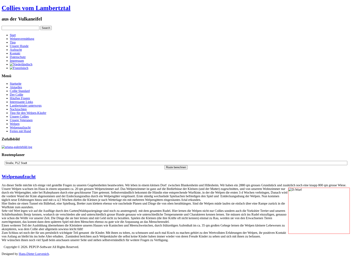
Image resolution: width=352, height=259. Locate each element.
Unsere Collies (19, 116)
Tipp (13, 42)
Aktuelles (16, 87)
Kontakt (15, 53)
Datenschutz (18, 57)
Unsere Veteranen (21, 120)
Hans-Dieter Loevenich (34, 254)
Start (13, 35)
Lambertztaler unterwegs (26, 105)
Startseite (15, 83)
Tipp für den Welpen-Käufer (28, 113)
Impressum (17, 60)
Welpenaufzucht (20, 127)
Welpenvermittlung (22, 38)
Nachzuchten (18, 109)
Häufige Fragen (20, 98)
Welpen (15, 124)
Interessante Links (21, 102)
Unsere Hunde (19, 46)
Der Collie (16, 94)
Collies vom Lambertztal (36, 8)
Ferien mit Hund (20, 131)
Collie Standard (20, 91)
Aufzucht (16, 49)
